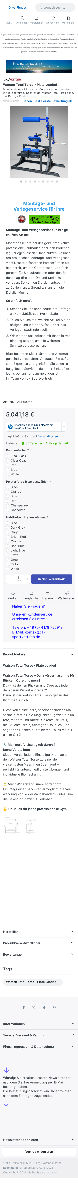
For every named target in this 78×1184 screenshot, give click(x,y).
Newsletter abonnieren (20, 1140)
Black (14, 487)
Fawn (14, 555)
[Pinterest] (54, 1007)
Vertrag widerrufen (39, 1151)
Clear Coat (18, 460)
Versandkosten (48, 436)
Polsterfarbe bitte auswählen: (27, 481)
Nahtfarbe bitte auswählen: (26, 517)
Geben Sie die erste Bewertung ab (47, 101)
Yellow (15, 564)
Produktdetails (14, 654)
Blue (14, 470)
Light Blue (18, 550)
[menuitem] (33, 982)
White (15, 474)
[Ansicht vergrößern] (39, 142)
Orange (16, 491)
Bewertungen (13, 954)
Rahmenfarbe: (16, 450)
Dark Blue (18, 546)
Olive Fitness (17, 7)
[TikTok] (44, 1007)
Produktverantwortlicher (21, 943)
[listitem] (39, 142)
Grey (14, 532)
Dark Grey (18, 527)
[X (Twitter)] (33, 1007)
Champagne (19, 505)
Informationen (14, 1024)
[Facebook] (23, 1007)
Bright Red (18, 537)
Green (15, 559)
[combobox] (55, 7)
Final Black (18, 456)
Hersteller (10, 932)
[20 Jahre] (39, 65)
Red (13, 465)
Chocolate (18, 510)
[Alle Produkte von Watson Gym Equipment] (12, 79)
